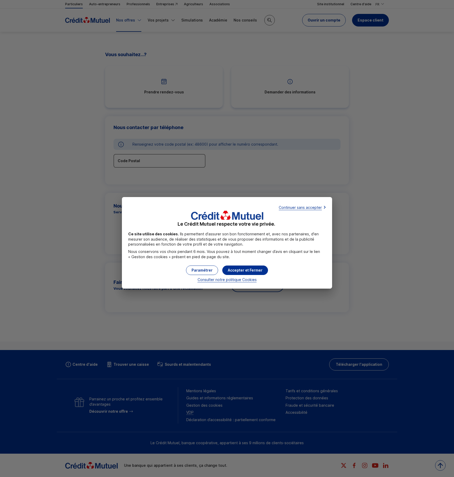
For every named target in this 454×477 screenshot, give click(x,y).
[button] (245, 270)
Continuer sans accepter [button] (300, 207)
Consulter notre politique (227, 279)
